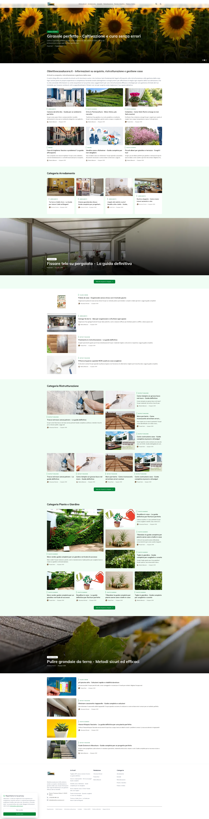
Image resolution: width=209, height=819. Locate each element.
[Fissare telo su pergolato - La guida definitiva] (104, 246)
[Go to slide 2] (204, 60)
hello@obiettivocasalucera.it (56, 800)
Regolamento (50, 809)
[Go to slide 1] (202, 60)
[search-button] (156, 4)
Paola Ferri (50, 48)
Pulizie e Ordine (130, 4)
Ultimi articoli (82, 4)
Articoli (73, 770)
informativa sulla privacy (16, 806)
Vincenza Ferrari (51, 665)
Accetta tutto (19, 814)
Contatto (80, 809)
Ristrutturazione (108, 4)
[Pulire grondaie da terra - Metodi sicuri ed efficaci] (104, 644)
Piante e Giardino (119, 4)
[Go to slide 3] (206, 60)
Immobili (99, 4)
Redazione (97, 770)
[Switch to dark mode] (160, 3)
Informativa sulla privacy (70, 809)
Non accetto (19, 810)
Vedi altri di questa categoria (103, 281)
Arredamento (92, 4)
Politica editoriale (96, 809)
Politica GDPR (87, 809)
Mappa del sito (106, 809)
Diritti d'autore (59, 809)
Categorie (120, 770)
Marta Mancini (97, 779)
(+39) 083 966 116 (54, 797)
